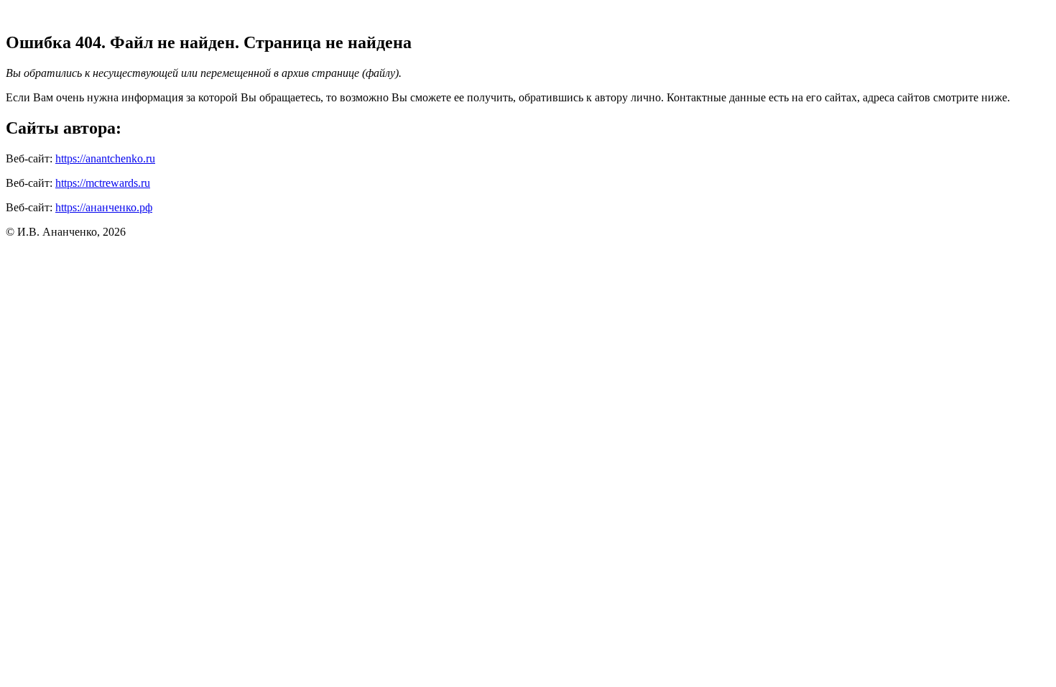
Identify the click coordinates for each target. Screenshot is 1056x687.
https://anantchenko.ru (105, 158)
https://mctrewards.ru (102, 183)
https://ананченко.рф (103, 207)
